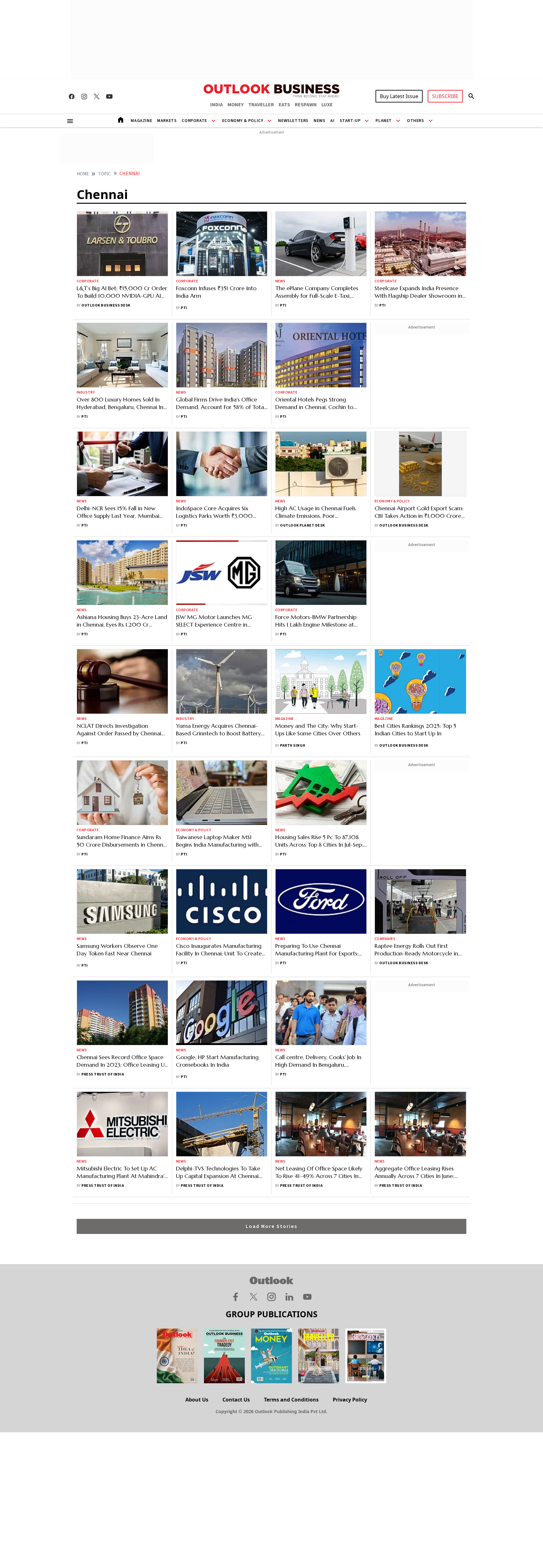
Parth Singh (292, 745)
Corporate (194, 121)
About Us (196, 1399)
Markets (167, 121)
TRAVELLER (261, 104)
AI (332, 121)
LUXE (327, 104)
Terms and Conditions (291, 1399)
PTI (184, 308)
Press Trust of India (102, 1074)
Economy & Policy (242, 121)
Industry (86, 392)
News (319, 121)
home (83, 174)
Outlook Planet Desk (302, 525)
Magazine (141, 121)
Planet (384, 121)
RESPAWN (306, 104)
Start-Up (350, 121)
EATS (284, 104)
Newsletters (293, 121)
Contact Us (236, 1399)
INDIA (216, 104)
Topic (104, 174)
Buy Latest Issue (399, 96)
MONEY (236, 104)
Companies (385, 939)
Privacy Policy (350, 1399)
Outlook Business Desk (105, 305)
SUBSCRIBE (445, 96)
